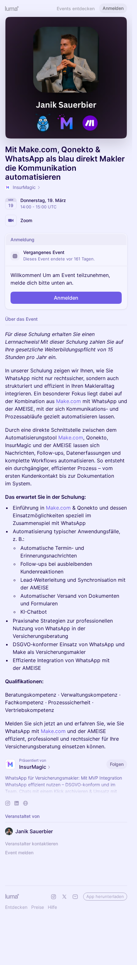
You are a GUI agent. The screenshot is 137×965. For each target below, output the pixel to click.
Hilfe (52, 907)
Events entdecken (76, 8)
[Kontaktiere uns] (75, 896)
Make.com (68, 401)
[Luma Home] (12, 8)
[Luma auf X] (64, 896)
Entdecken (16, 907)
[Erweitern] (66, 791)
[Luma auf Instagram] (53, 896)
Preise (37, 907)
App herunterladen (105, 896)
